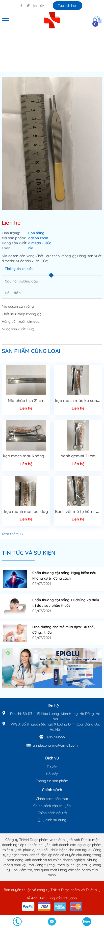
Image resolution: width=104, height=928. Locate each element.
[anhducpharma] (52, 667)
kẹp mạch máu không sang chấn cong (39, 455)
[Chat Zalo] (86, 921)
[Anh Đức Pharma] (52, 20)
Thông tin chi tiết (19, 268)
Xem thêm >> (12, 534)
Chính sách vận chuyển (52, 805)
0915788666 (55, 737)
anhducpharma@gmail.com (55, 745)
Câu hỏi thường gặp (21, 281)
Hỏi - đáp (13, 293)
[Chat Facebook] (52, 921)
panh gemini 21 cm (78, 455)
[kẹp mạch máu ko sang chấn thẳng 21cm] (78, 380)
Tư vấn (52, 766)
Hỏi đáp (52, 774)
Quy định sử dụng (52, 820)
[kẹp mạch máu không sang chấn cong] (26, 435)
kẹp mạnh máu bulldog (26, 511)
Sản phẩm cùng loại (31, 350)
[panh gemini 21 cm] (78, 435)
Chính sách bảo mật (52, 798)
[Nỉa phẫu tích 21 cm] (26, 380)
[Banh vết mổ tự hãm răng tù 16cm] (78, 491)
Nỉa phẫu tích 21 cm (26, 400)
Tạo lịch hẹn (67, 5)
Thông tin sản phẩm (52, 781)
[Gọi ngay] (17, 921)
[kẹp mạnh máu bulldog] (26, 491)
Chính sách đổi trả (52, 813)
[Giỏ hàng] (97, 19)
